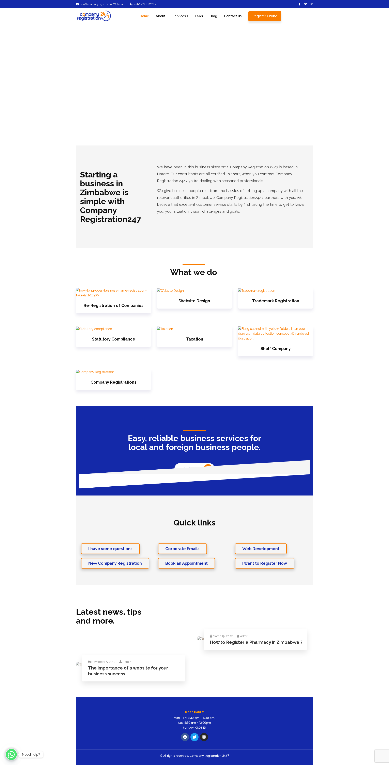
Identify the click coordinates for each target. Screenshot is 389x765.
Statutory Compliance (113, 339)
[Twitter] (194, 737)
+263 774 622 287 (145, 4)
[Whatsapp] (11, 754)
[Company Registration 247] (94, 16)
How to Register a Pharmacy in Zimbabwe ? (256, 642)
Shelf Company (276, 348)
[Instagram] (204, 737)
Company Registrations (113, 382)
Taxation (194, 339)
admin (244, 636)
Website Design (194, 300)
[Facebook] (185, 737)
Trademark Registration (275, 300)
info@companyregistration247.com (102, 4)
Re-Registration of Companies (113, 305)
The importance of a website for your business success (128, 670)
